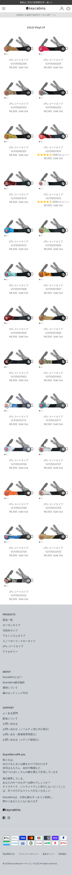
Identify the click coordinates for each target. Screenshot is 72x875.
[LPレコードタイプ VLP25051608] (19, 270)
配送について (10, 718)
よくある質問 (10, 713)
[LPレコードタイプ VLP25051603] (19, 357)
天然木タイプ (10, 630)
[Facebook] (4, 818)
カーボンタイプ (11, 625)
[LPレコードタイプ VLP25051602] (53, 357)
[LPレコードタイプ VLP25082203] (19, 88)
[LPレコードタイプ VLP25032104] (19, 532)
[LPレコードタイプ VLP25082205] (53, 44)
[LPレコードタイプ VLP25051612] (53, 179)
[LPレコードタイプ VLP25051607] (53, 270)
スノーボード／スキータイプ (19, 641)
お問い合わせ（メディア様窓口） (21, 739)
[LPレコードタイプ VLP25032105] (53, 489)
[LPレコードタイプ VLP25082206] (19, 44)
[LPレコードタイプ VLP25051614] (19, 179)
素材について (10, 687)
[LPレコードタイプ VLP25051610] (19, 226)
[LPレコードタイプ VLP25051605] (19, 313)
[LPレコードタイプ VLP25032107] (53, 445)
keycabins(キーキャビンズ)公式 (25, 863)
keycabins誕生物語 (14, 682)
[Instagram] (9, 818)
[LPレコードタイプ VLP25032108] (19, 445)
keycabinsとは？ (12, 677)
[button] (44, 154)
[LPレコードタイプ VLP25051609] (53, 226)
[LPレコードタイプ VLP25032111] (53, 401)
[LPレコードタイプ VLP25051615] (53, 132)
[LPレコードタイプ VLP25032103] (53, 532)
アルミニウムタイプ (14, 635)
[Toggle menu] (3, 8)
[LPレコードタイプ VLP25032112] (19, 401)
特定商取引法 (9, 854)
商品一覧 (8, 619)
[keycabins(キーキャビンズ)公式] (36, 8)
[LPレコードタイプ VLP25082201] (19, 132)
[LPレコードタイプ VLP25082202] (53, 88)
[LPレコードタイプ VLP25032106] (19, 489)
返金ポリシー (49, 854)
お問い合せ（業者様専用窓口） (20, 734)
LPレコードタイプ (13, 646)
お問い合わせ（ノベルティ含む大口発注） (26, 729)
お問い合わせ (10, 723)
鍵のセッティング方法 (15, 693)
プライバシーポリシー (29, 854)
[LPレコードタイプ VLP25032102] (19, 576)
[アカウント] (61, 8)
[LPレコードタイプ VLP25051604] (53, 313)
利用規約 (62, 854)
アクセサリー (10, 651)
